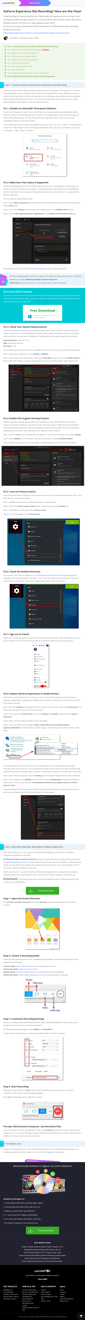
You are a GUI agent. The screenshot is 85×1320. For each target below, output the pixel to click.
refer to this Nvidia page (35, 269)
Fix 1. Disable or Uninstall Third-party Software (28, 50)
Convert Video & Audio (29, 1290)
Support (43, 1290)
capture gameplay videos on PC (17, 862)
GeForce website (62, 766)
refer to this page (45, 1152)
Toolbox (24, 1305)
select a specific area (23, 966)
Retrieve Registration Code (49, 1296)
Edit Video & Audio (28, 1303)
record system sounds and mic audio (32, 975)
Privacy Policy (22, 1317)
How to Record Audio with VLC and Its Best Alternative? (42, 1261)
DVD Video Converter (9, 1299)
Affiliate (62, 1296)
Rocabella (14, 38)
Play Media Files (27, 1296)
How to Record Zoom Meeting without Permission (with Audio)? (42, 1255)
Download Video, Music (29, 1294)
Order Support (45, 1292)
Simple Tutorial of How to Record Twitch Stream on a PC (42, 1247)
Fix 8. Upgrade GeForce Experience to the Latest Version (28, 73)
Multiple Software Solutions (30, 1308)
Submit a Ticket (45, 1301)
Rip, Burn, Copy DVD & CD (30, 1292)
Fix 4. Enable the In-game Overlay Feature (23, 60)
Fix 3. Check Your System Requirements (22, 56)
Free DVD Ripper (8, 1292)
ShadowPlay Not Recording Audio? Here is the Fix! (42, 1250)
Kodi (23, 1310)
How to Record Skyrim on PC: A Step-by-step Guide (42, 1252)
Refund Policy (64, 1301)
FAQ (42, 1299)
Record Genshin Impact (44, 283)
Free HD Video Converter (11, 1296)
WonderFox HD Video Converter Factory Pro (20, 859)
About (62, 1290)
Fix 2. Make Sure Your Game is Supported (23, 53)
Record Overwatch (60, 283)
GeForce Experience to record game (27, 330)
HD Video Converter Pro (10, 1294)
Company (63, 1292)
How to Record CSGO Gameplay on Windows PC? (42, 1258)
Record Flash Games (27, 283)
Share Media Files (27, 1299)
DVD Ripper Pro (8, 1290)
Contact (62, 1294)
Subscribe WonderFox (66, 1299)
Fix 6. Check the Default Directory (20, 66)
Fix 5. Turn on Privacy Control (18, 63)
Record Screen (26, 1301)
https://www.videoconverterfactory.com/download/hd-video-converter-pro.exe (36, 33)
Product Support (46, 1294)
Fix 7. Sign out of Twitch (16, 70)
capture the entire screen (27, 969)
